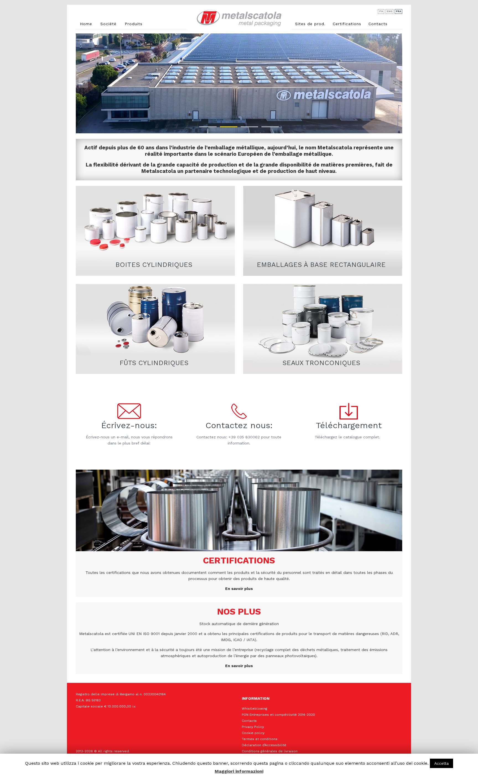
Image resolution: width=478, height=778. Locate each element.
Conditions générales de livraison (270, 751)
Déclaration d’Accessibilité (264, 745)
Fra (398, 11)
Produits (133, 24)
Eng (389, 11)
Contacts (378, 24)
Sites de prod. (310, 24)
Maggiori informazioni (239, 771)
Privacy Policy (253, 727)
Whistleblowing (254, 709)
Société (108, 24)
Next (394, 82)
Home (86, 24)
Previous (83, 82)
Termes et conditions (259, 739)
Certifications (347, 24)
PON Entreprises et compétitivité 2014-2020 (278, 715)
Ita (381, 11)
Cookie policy (253, 733)
